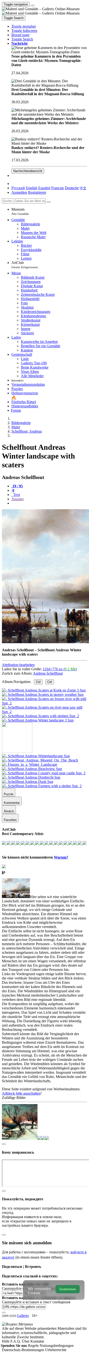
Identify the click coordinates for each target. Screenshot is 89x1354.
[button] (23, 26)
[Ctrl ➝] (36, 756)
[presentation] (49, 503)
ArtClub (24, 265)
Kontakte (37, 1341)
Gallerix (23, 1316)
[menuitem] (83, 188)
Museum (20, 211)
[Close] (49, 202)
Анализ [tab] (17, 499)
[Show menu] (32, 5)
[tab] (17, 486)
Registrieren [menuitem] (37, 192)
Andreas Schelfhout (48, 673)
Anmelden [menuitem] (19, 192)
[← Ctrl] (38, 720)
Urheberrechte (55, 1350)
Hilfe (6, 1341)
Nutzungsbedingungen (57, 1346)
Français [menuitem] (57, 188)
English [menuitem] (31, 188)
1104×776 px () (60, 669)
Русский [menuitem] (18, 188)
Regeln (34, 1346)
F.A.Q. (16, 1341)
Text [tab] (16, 495)
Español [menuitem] (44, 188)
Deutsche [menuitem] (72, 188)
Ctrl (38, 682)
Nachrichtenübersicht (27, 171)
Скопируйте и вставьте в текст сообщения (36, 1302)
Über (26, 1341)
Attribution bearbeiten (18, 665)
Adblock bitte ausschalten (21, 1093)
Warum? (61, 857)
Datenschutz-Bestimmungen (23, 1350)
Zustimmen (67, 1289)
